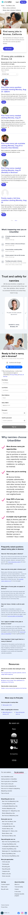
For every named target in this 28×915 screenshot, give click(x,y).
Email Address (5, 395)
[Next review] (25, 313)
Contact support (5, 884)
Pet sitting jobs (6, 866)
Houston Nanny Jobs (7, 828)
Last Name (5, 387)
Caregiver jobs (6, 871)
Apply (3, 102)
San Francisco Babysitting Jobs (10, 815)
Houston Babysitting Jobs (8, 808)
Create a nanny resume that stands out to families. (14, 688)
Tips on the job (5, 793)
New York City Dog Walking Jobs (10, 841)
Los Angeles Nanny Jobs (8, 826)
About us (17, 884)
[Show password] (24, 413)
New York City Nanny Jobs (9, 821)
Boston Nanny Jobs (7, 833)
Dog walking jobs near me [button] (8, 839)
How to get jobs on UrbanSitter (9, 781)
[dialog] (2, 913)
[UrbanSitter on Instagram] (22, 913)
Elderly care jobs (6, 873)
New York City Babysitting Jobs (10, 801)
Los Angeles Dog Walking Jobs (10, 846)
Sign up (23, 2)
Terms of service (5, 905)
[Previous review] (2, 313)
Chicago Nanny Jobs (7, 824)
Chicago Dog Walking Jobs (9, 844)
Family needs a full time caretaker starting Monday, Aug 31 (14, 200)
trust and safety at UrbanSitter (15, 616)
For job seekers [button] (19, 772)
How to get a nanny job (7, 784)
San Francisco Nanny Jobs (9, 835)
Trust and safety (19, 887)
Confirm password (7, 418)
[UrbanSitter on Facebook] (18, 913)
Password (4, 410)
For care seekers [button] (6, 772)
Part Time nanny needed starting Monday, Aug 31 (11, 116)
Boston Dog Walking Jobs (8, 853)
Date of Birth (5, 402)
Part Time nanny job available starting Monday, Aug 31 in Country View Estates (13, 145)
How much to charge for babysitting (10, 788)
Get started (8, 48)
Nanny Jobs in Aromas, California (12, 10)
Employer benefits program (19, 894)
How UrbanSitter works (7, 776)
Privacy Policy (14, 374)
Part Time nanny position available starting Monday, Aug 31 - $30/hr (13, 89)
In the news (18, 891)
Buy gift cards (4, 889)
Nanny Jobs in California (9, 8)
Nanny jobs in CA (7, 705)
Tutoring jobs (5, 864)
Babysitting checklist (6, 791)
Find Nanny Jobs (10, 5)
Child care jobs (6, 862)
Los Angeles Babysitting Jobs (9, 806)
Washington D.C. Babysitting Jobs (11, 811)
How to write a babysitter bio (8, 786)
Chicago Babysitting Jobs (8, 803)
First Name (5, 380)
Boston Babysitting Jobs (8, 813)
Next (16, 220)
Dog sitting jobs (6, 869)
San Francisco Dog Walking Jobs (10, 856)
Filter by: (4, 72)
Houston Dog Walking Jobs (9, 849)
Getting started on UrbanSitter (9, 779)
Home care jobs (6, 876)
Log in (17, 2)
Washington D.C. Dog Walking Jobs (11, 851)
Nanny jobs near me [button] (6, 819)
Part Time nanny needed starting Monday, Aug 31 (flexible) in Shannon (11, 170)
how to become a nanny (14, 562)
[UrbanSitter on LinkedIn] (25, 913)
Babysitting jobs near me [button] (8, 799)
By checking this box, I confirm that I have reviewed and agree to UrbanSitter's (13, 373)
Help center (4, 887)
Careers (17, 889)
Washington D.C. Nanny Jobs (9, 831)
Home (2, 5)
